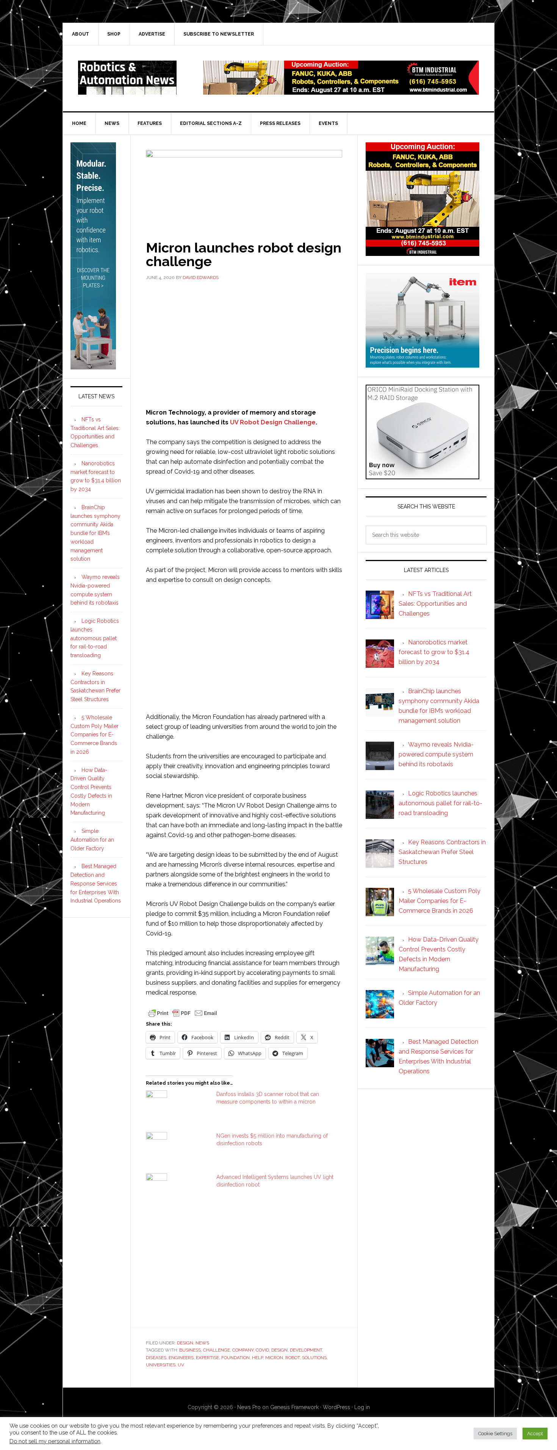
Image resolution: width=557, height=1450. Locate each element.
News (202, 1343)
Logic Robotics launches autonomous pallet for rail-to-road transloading (94, 638)
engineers (181, 1357)
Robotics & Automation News (127, 78)
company (242, 1350)
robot (292, 1357)
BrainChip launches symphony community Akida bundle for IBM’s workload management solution (95, 533)
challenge (216, 1350)
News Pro (249, 1407)
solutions (314, 1357)
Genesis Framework (294, 1407)
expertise (207, 1357)
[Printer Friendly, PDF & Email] (182, 1013)
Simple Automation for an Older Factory (92, 839)
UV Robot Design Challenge (273, 422)
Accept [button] (535, 1433)
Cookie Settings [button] (495, 1433)
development (306, 1350)
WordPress (336, 1407)
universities (160, 1364)
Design (185, 1343)
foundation (235, 1357)
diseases (156, 1357)
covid (262, 1350)
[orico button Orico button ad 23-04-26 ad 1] (422, 475)
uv (181, 1364)
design (279, 1350)
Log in (362, 1407)
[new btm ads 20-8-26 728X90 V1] (341, 91)
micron (274, 1357)
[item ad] (422, 364)
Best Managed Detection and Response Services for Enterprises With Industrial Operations (95, 883)
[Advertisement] (244, 343)
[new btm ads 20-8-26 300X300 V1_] (422, 252)
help (257, 1357)
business (190, 1350)
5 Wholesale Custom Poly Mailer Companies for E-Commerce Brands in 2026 (94, 734)
